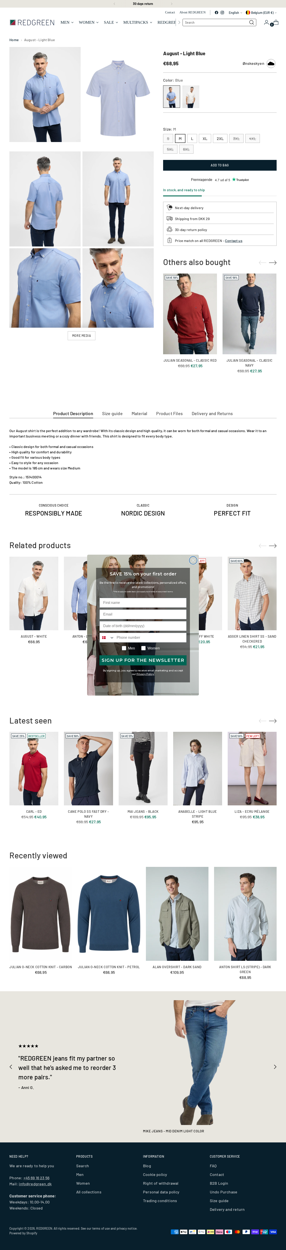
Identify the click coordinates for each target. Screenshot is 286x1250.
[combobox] (107, 637)
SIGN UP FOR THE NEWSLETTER (143, 660)
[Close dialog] (193, 560)
